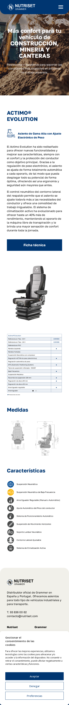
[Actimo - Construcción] (34, 395)
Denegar (34, 686)
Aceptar (34, 676)
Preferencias (34, 696)
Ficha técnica (34, 245)
